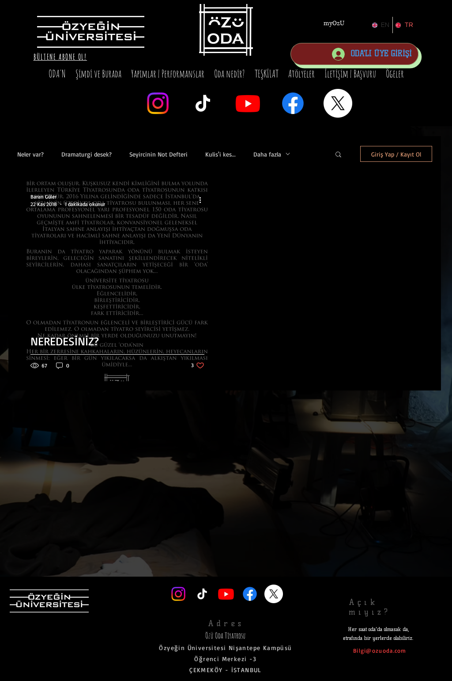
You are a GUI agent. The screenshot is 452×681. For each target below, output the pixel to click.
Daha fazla (267, 154)
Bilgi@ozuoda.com (380, 650)
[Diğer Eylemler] (203, 200)
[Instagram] (157, 103)
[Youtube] (248, 103)
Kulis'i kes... (220, 154)
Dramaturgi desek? (86, 154)
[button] (60, 56)
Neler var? (30, 154)
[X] (338, 103)
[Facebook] (293, 103)
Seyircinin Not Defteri (158, 154)
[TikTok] (202, 103)
